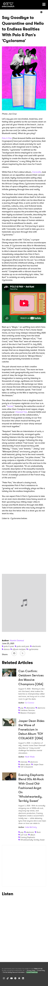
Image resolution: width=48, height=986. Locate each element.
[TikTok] (8, 978)
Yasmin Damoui (17, 640)
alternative (30, 708)
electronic (36, 646)
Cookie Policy (41, 970)
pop (21, 708)
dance (7, 649)
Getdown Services (27, 710)
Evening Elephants (27, 837)
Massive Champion (27, 713)
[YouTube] (11, 978)
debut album (25, 764)
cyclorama (33, 649)
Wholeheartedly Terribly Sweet (32, 839)
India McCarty (31, 827)
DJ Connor (29, 702)
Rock (39, 832)
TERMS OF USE (38, 969)
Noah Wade (30, 756)
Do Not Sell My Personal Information (14, 972)
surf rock (23, 834)
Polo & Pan (7, 138)
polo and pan (23, 646)
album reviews (19, 649)
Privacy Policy (31, 970)
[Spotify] (15, 978)
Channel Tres (21, 411)
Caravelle (36, 171)
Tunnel (10, 406)
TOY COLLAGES (26, 767)
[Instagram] (4, 978)
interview (23, 762)
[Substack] (19, 978)
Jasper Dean (38, 764)
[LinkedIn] (23, 978)
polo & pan (9, 646)
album (32, 834)
